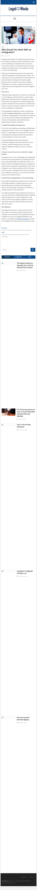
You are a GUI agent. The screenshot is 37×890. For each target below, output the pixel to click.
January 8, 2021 (21, 270)
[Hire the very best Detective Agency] (8, 717)
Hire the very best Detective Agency (23, 718)
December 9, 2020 (22, 722)
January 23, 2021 (22, 419)
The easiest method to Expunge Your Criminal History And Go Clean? (25, 265)
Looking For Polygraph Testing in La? (25, 572)
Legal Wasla (5, 881)
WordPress (26, 881)
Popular (7, 257)
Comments (18, 257)
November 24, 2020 (22, 429)
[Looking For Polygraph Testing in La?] (8, 571)
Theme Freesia (19, 881)
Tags (29, 257)
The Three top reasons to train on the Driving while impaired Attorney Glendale (26, 412)
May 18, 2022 (6, 55)
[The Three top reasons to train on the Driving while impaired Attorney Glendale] (8, 409)
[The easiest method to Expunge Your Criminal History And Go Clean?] (8, 263)
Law (3, 46)
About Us (32, 877)
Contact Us (23, 877)
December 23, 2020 (22, 576)
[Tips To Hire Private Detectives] (8, 424)
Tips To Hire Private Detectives (24, 426)
